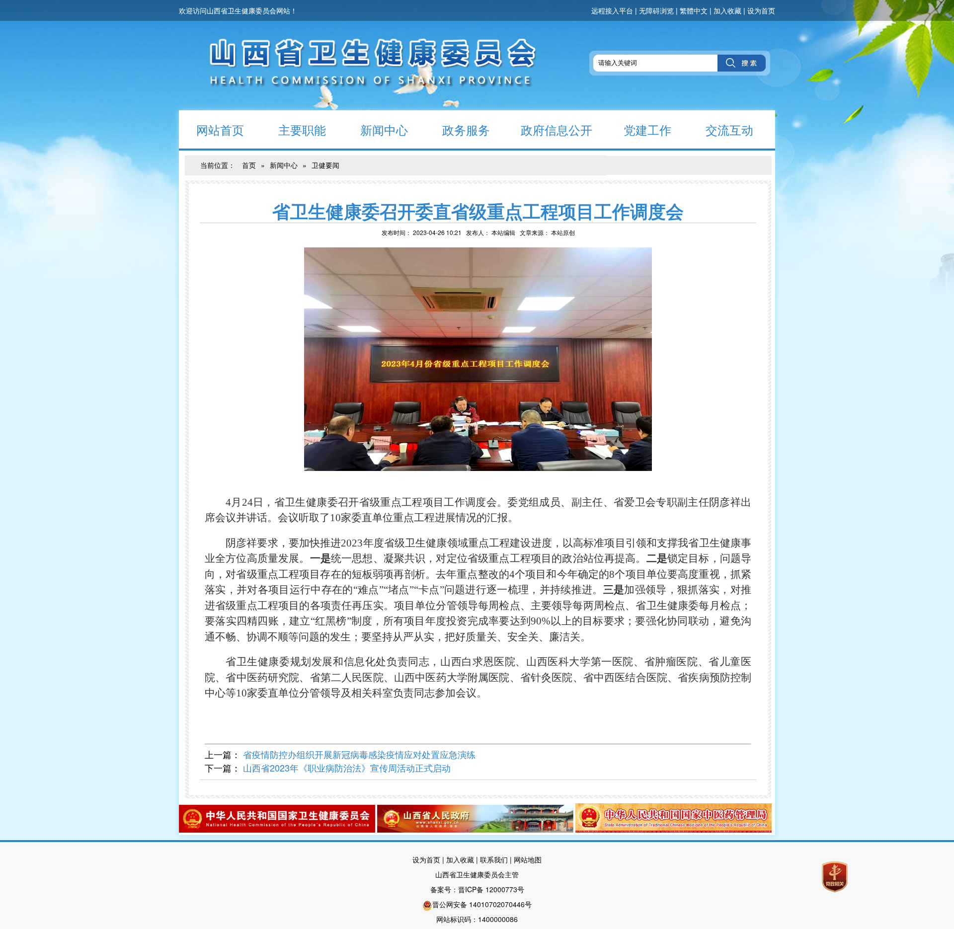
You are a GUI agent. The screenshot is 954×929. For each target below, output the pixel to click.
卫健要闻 (325, 165)
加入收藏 (727, 10)
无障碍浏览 (656, 10)
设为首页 (761, 10)
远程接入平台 (612, 10)
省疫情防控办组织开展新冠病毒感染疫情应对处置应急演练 (359, 754)
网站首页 (220, 129)
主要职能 (302, 129)
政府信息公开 (556, 129)
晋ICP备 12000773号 (491, 889)
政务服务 (466, 129)
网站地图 (528, 859)
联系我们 (494, 859)
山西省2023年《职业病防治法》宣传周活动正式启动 (347, 767)
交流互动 (729, 129)
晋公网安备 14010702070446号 (482, 904)
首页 (249, 165)
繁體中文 (694, 10)
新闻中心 (384, 129)
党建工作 (647, 129)
